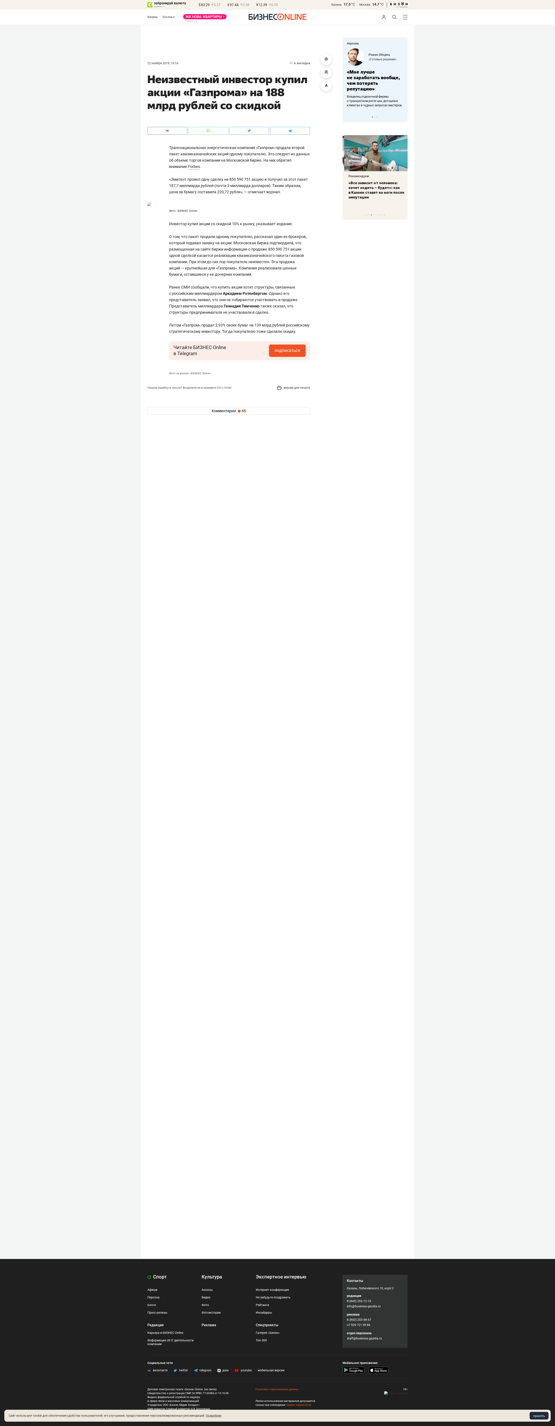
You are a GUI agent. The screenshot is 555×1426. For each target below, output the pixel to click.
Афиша (152, 1289)
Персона (153, 1297)
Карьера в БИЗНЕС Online (165, 1332)
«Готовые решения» (383, 59)
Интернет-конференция (272, 1289)
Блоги (151, 1305)
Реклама (209, 1325)
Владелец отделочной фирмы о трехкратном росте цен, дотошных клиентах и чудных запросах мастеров (374, 101)
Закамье (168, 17)
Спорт (159, 1277)
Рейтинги (262, 1305)
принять (539, 1416)
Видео (206, 1297)
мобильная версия (271, 1370)
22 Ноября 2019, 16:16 (162, 63)
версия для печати (296, 387)
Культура (212, 1277)
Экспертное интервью (281, 1277)
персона (353, 43)
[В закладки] (326, 72)
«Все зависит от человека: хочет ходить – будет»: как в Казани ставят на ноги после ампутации (375, 190)
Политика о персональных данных (276, 1389)
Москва (364, 4)
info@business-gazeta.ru (364, 1306)
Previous (348, 117)
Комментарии (229, 411)
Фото (205, 1305)
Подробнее (213, 1415)
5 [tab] (373, 214)
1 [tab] (372, 117)
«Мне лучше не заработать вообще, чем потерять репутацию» (373, 80)
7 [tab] (377, 214)
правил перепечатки (298, 1404)
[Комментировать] (326, 59)
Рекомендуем (357, 176)
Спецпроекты (267, 1325)
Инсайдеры (264, 1312)
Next (403, 117)
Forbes (194, 166)
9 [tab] (382, 214)
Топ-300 (261, 1340)
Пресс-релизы (157, 1312)
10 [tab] (384, 214)
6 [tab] (375, 214)
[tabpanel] (375, 77)
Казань (336, 4)
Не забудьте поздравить (273, 1297)
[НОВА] (205, 18)
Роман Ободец (379, 54)
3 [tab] (376, 117)
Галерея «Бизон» (268, 1332)
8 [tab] (379, 214)
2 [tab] (374, 117)
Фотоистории (211, 1312)
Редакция (155, 1325)
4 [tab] (371, 214)
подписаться (287, 350)
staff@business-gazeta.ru (364, 1338)
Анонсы (207, 1289)
